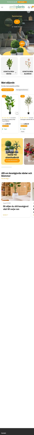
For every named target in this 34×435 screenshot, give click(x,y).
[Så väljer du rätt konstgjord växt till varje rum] (16, 191)
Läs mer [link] (5, 214)
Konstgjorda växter (8, 89)
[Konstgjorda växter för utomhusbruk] (12, 151)
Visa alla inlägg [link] (4, 178)
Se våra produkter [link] (11, 160)
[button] (17, 22)
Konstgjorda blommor (22, 89)
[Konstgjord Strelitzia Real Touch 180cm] (10, 105)
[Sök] (29, 7)
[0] (31, 7)
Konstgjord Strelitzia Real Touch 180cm (8, 120)
